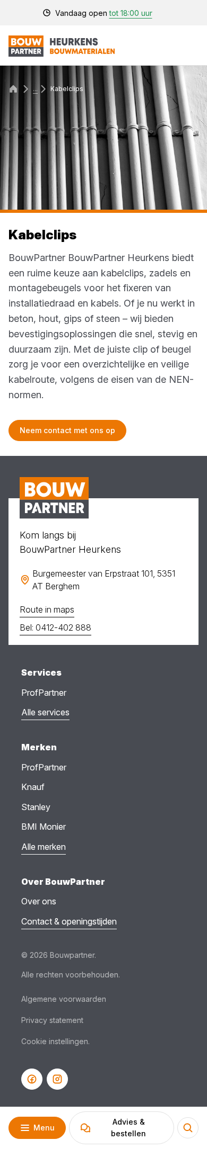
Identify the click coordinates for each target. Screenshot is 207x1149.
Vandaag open (103, 12)
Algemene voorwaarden (63, 998)
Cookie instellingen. (55, 1041)
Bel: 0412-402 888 (55, 627)
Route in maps (47, 609)
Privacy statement (52, 1020)
